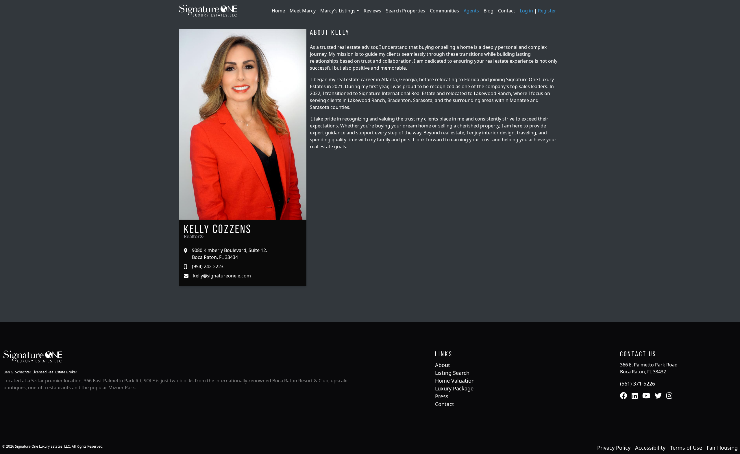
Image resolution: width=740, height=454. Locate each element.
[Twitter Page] (658, 396)
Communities (444, 11)
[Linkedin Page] (635, 396)
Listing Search (452, 372)
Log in (526, 11)
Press (441, 396)
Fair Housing (722, 447)
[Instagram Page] (669, 396)
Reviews (372, 11)
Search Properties (405, 11)
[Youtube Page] (646, 396)
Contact (506, 11)
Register (547, 11)
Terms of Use (686, 447)
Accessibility (650, 447)
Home (278, 11)
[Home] (208, 10)
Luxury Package (454, 388)
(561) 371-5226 (637, 383)
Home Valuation (455, 380)
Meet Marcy (303, 11)
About (442, 365)
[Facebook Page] (623, 396)
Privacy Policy (613, 447)
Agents (471, 11)
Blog (488, 11)
